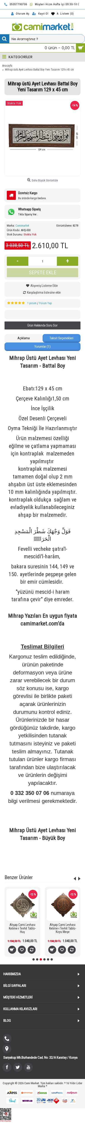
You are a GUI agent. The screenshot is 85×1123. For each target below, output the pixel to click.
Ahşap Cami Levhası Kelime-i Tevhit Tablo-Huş (22, 928)
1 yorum (31, 303)
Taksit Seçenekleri (61, 338)
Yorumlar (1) (42, 347)
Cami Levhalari (44, 854)
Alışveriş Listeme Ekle (44, 285)
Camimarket (22, 225)
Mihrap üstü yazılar (42, 866)
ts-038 (28, 854)
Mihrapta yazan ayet (62, 860)
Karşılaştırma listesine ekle (44, 292)
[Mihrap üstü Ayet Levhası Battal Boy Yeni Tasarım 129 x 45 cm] (42, 138)
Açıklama (23, 338)
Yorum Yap (45, 303)
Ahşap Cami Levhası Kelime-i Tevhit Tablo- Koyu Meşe (62, 928)
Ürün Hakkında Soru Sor (42, 325)
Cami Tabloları (65, 854)
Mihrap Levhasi (38, 860)
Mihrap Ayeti (17, 860)
